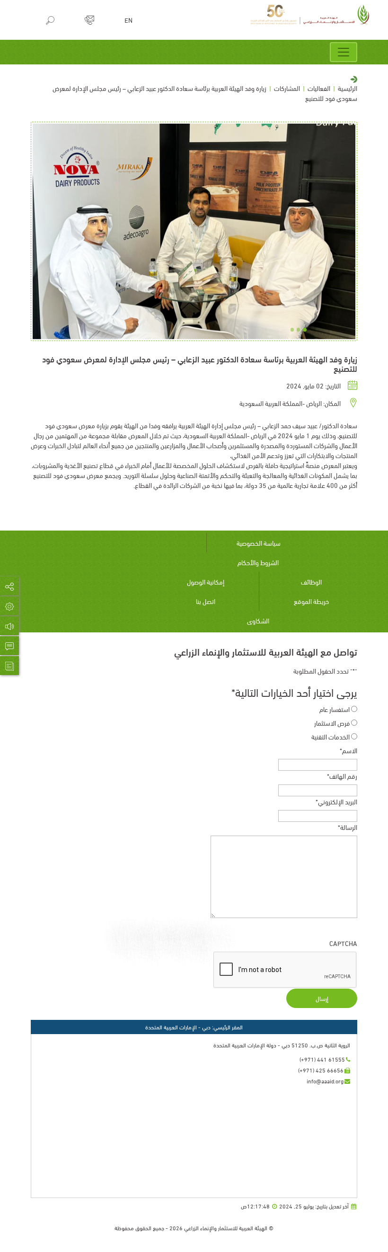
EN (128, 20)
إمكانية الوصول (205, 581)
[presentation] (285, 970)
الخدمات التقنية (330, 736)
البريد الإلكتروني (336, 801)
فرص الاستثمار (332, 723)
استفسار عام (334, 709)
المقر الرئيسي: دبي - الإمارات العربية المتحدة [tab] (194, 1027)
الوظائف (311, 581)
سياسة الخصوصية (259, 543)
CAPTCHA (343, 943)
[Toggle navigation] (343, 52)
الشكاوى (258, 620)
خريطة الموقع (311, 601)
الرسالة (347, 827)
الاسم (348, 750)
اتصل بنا (205, 601)
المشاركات (287, 88)
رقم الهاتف (342, 776)
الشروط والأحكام (258, 562)
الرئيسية (347, 88)
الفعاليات (319, 88)
